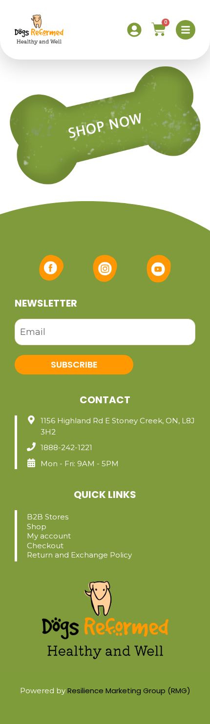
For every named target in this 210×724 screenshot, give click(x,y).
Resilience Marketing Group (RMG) (128, 690)
